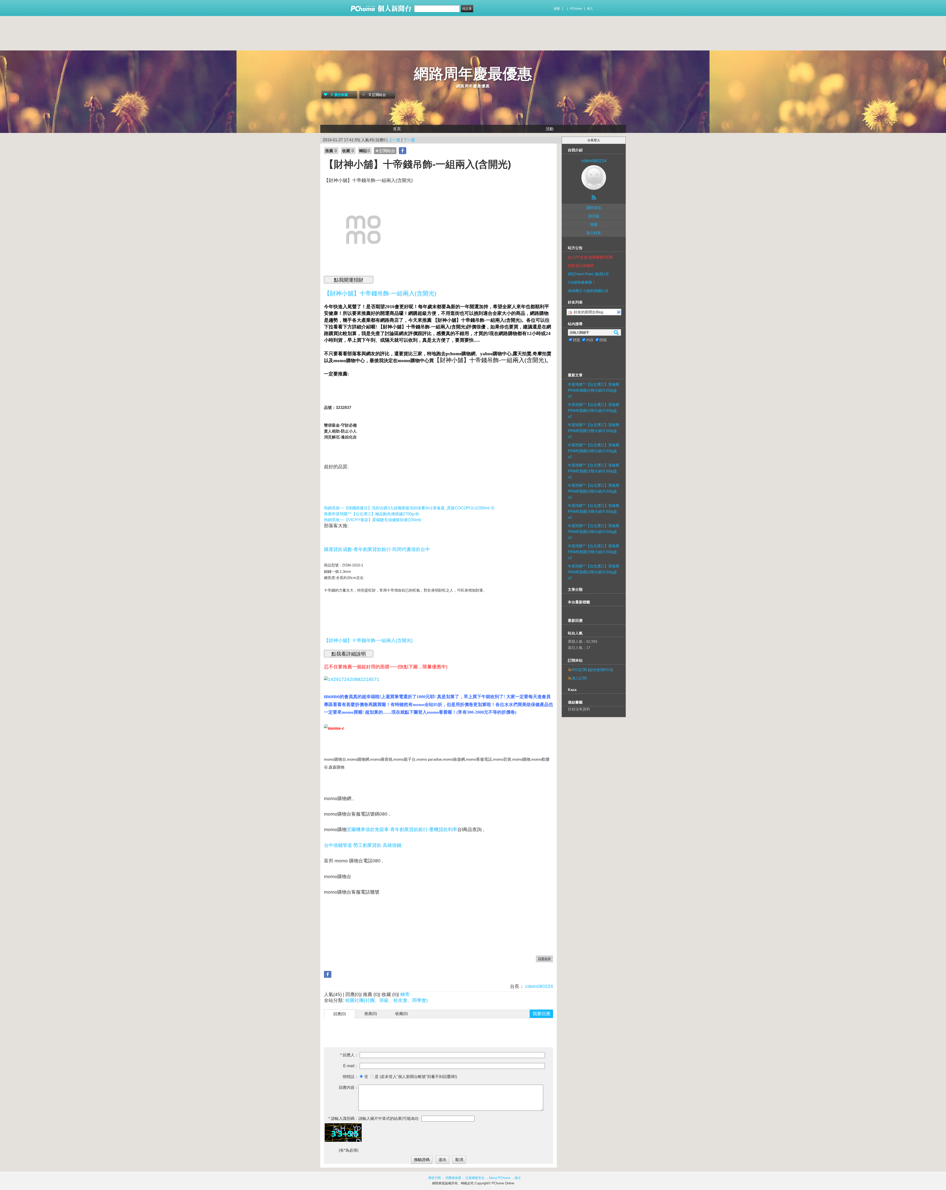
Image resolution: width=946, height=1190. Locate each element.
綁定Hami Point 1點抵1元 (588, 274)
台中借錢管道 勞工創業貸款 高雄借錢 (362, 845)
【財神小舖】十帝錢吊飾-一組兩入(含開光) (368, 640)
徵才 (518, 1178)
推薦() (370, 1014)
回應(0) (339, 1014)
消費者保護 (453, 1178)
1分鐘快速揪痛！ (582, 282)
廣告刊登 (434, 1178)
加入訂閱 (579, 678)
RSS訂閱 (579, 670)
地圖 (593, 224)
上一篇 (394, 140)
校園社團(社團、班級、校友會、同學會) (386, 1000)
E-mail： (350, 1066)
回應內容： (348, 1087)
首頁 (397, 129)
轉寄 (405, 994)
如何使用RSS (600, 670)
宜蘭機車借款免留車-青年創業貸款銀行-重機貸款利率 (402, 829)
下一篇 (409, 140)
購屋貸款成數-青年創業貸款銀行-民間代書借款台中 (377, 549)
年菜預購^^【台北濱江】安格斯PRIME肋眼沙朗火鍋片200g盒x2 (593, 390)
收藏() (401, 1014)
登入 (590, 8)
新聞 (557, 8)
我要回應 (541, 1013)
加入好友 (593, 233)
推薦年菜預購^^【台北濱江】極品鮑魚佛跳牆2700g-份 (371, 514)
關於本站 (593, 208)
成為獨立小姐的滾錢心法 (588, 291)
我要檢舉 (544, 959)
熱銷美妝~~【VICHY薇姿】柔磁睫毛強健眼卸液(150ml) (372, 520)
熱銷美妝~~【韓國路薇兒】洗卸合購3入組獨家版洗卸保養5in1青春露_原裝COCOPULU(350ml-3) (409, 508)
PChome (576, 8)
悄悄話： (350, 1077)
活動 (550, 129)
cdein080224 (538, 986)
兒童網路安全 (475, 1178)
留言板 (593, 216)
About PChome (499, 1178)
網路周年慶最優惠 (473, 73)
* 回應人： (349, 1055)
